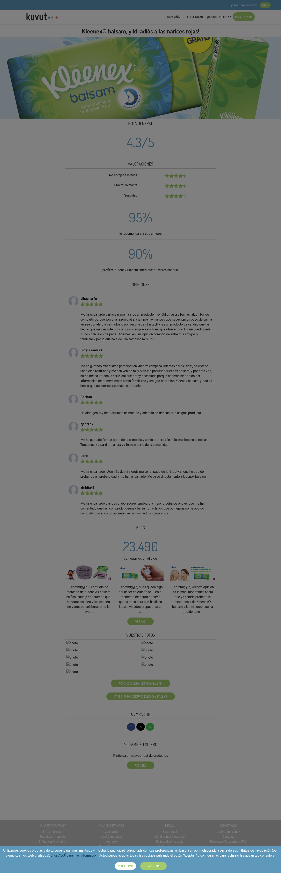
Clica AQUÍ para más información (74, 855)
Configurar (125, 866)
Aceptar (153, 866)
